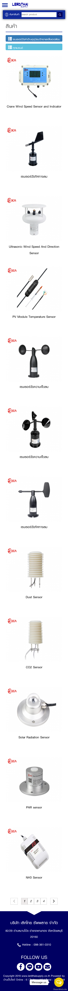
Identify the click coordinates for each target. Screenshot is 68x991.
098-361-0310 (42, 944)
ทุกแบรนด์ (17, 48)
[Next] (54, 901)
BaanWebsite (59, 989)
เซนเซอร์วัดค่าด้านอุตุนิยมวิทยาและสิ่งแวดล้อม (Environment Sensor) (34, 39)
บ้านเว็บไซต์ (9, 980)
